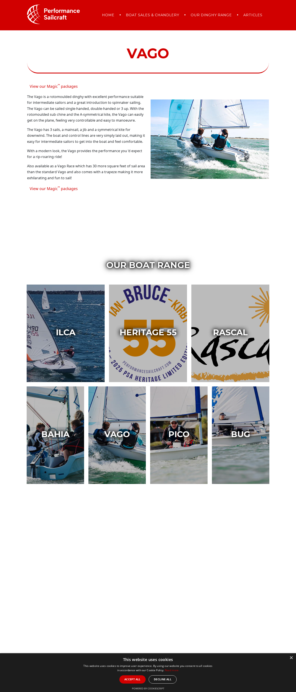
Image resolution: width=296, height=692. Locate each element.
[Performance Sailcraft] (53, 14)
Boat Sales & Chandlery (152, 15)
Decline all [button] (162, 679)
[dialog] (148, 672)
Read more (172, 670)
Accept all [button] (132, 679)
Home (108, 15)
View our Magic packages (54, 86)
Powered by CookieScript (148, 688)
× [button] (291, 657)
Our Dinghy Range (211, 15)
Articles (252, 15)
